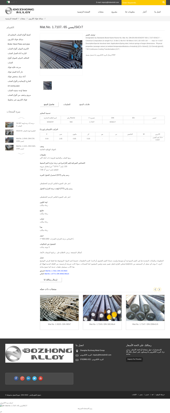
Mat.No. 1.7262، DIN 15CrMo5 (56, 271)
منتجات (22, 19)
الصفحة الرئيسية (11, 19)
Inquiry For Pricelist (134, 359)
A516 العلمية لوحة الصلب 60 (25, 131)
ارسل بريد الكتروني (6, 403)
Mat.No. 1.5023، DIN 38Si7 (59, 324)
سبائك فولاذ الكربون (35, 19)
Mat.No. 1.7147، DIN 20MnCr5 (145, 324)
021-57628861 (85, 359)
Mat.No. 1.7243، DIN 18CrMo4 (102, 324)
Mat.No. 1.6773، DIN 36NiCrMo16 (57, 274)
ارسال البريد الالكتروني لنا (103, 55)
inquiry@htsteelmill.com (110, 2)
